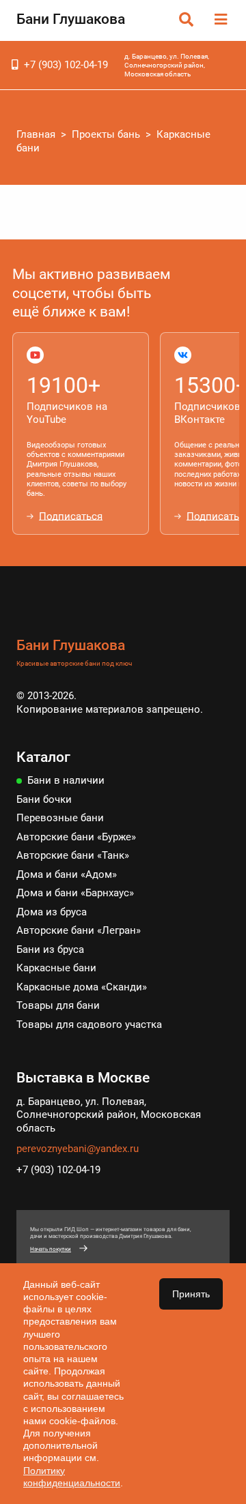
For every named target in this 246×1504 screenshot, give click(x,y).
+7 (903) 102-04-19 (66, 65)
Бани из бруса (50, 949)
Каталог (43, 757)
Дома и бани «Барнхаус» (75, 893)
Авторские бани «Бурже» (76, 837)
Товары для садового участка (89, 1024)
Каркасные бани (56, 968)
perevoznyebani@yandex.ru (77, 1148)
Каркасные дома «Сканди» (81, 987)
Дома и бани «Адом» (66, 874)
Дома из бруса (51, 912)
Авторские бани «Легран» (78, 930)
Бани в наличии (66, 780)
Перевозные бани (60, 818)
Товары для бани (58, 1005)
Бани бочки (44, 799)
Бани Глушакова (70, 19)
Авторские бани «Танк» (72, 855)
